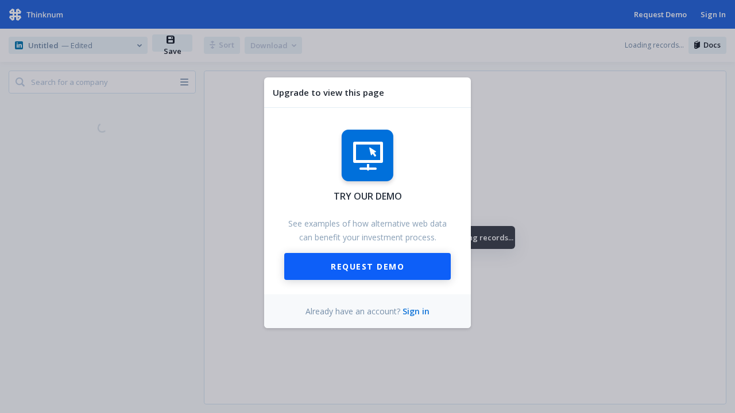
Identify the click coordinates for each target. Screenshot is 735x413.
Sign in (416, 311)
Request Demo (367, 266)
